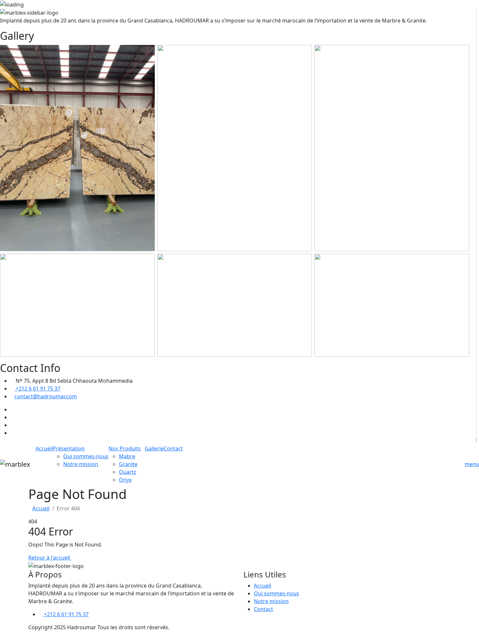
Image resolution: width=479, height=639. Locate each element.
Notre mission (80, 464)
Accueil (44, 448)
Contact (173, 448)
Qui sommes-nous (86, 456)
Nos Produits (125, 448)
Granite (128, 464)
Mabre (127, 456)
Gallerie (154, 448)
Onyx (125, 479)
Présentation (69, 448)
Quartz (127, 472)
